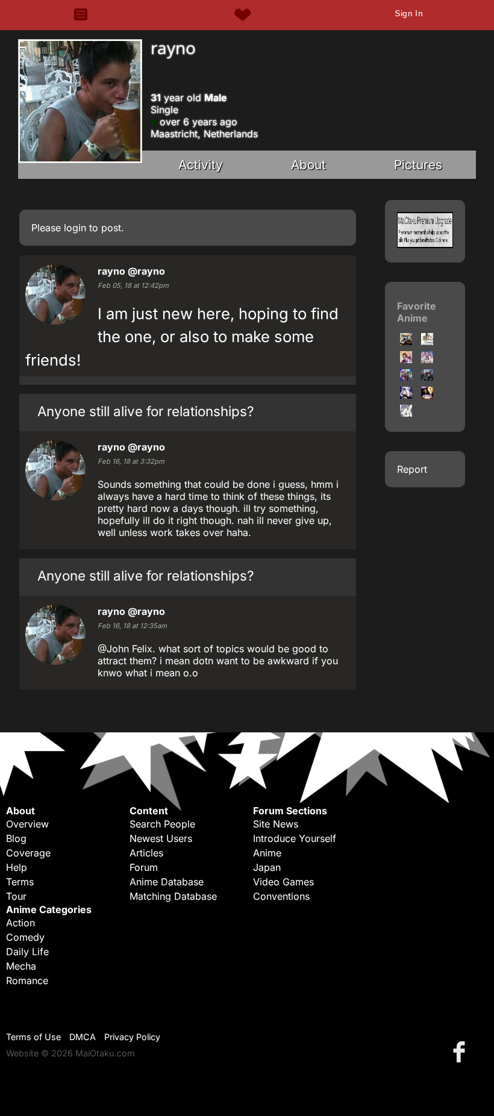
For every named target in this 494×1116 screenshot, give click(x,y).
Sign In (409, 13)
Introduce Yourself (294, 838)
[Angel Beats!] (427, 360)
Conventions (281, 896)
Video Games (283, 882)
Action (20, 923)
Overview (27, 824)
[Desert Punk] (406, 341)
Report (412, 469)
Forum (144, 867)
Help (16, 867)
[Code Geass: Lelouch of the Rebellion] (427, 377)
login (75, 228)
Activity (200, 164)
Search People (162, 824)
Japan (267, 867)
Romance (27, 980)
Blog (16, 838)
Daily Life (27, 952)
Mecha (21, 966)
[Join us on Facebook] (461, 1051)
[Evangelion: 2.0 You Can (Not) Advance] (406, 413)
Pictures (418, 164)
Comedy (25, 937)
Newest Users (161, 838)
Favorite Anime (416, 312)
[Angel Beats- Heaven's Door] (406, 360)
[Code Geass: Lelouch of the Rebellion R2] (406, 377)
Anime (267, 853)
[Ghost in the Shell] (427, 341)
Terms (20, 882)
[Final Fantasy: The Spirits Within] (427, 395)
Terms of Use (33, 1037)
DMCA (82, 1037)
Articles (146, 853)
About (308, 164)
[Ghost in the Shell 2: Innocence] (406, 395)
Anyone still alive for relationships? (145, 411)
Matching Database (173, 896)
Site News (275, 824)
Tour (16, 896)
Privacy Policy (132, 1037)
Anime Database (167, 882)
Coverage (28, 853)
